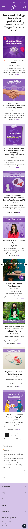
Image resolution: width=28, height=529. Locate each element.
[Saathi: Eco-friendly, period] (14, 7)
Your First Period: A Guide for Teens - (14, 470)
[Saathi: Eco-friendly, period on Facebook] (3, 518)
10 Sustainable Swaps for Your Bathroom (14, 285)
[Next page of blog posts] (20, 435)
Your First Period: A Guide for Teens (14, 242)
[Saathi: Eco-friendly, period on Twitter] (6, 518)
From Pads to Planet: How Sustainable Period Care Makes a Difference (13, 329)
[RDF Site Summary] (23, 23)
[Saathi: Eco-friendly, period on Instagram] (11, 518)
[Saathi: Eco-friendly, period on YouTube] (13, 518)
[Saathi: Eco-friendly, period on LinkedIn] (15, 518)
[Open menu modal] (3, 7)
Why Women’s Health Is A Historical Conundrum (14, 373)
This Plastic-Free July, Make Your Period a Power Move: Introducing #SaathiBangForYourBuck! (14, 151)
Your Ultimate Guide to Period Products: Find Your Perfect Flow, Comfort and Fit (14, 198)
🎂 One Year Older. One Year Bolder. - (13, 449)
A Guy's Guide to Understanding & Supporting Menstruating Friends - (13, 454)
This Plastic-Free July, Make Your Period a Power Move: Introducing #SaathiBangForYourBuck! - (13, 460)
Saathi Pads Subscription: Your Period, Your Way (14, 416)
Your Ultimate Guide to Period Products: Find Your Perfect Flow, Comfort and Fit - (13, 466)
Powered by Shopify (7, 526)
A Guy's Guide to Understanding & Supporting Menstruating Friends (14, 105)
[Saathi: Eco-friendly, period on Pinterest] (8, 518)
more (17, 74)
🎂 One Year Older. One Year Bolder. (14, 61)
